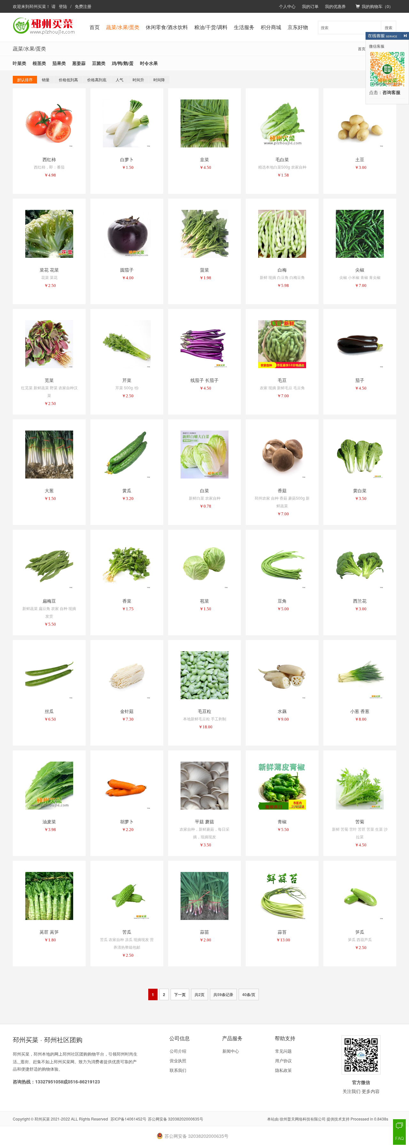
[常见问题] (399, 1138)
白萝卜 (127, 159)
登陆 (63, 6)
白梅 (282, 269)
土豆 (359, 159)
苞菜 (204, 601)
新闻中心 (230, 1051)
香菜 (126, 601)
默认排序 (25, 79)
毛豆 (282, 380)
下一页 (180, 994)
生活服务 (244, 27)
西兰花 (360, 601)
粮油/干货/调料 (211, 27)
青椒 (282, 821)
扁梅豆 (49, 601)
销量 (46, 79)
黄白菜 (360, 490)
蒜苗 (204, 932)
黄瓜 (126, 490)
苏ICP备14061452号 (128, 1118)
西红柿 (49, 159)
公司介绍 (178, 1051)
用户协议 (283, 1060)
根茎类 (39, 63)
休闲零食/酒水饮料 (167, 27)
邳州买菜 (37, 6)
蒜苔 (282, 932)
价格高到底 (96, 79)
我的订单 (310, 6)
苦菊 (359, 821)
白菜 (204, 490)
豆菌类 (98, 63)
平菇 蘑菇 (204, 821)
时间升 (138, 79)
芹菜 (126, 380)
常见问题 (283, 1051)
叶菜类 (19, 63)
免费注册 (83, 6)
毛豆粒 (204, 711)
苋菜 (49, 380)
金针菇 (127, 711)
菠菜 (204, 269)
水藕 (282, 711)
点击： (384, 92)
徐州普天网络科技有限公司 (303, 1118)
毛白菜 (282, 159)
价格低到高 (68, 79)
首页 (94, 27)
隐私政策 (283, 1070)
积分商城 (271, 27)
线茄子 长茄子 (204, 380)
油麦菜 (49, 821)
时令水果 (149, 63)
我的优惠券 (335, 6)
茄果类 (59, 63)
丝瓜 (49, 711)
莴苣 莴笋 (49, 932)
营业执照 (178, 1060)
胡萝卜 (127, 821)
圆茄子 (127, 269)
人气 (119, 79)
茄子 (359, 380)
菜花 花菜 (49, 269)
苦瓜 (126, 932)
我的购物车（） (377, 6)
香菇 (282, 490)
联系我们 (178, 1070)
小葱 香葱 (359, 711)
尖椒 (359, 269)
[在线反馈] (399, 1125)
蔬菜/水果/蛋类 (122, 27)
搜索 (388, 27)
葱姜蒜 (79, 63)
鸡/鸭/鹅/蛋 (123, 63)
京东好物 (298, 27)
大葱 (49, 490)
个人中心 (287, 6)
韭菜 (204, 159)
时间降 (159, 79)
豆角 (282, 601)
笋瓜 (359, 932)
